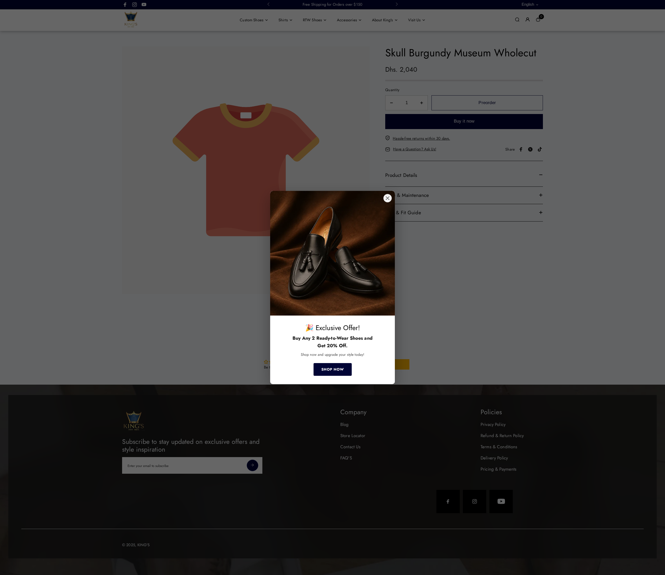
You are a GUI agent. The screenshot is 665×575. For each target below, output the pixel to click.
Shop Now (332, 369)
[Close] (387, 198)
